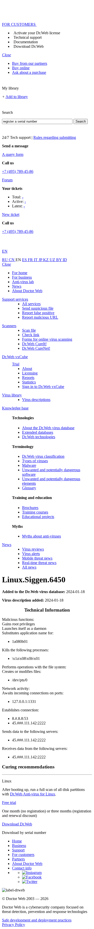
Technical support (28, 37)
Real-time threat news (39, 563)
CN (12, 260)
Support (18, 850)
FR (31, 260)
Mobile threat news (37, 558)
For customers (23, 854)
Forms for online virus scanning (47, 339)
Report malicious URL (40, 317)
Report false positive (38, 313)
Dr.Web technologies (38, 437)
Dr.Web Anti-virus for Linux (32, 794)
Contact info (22, 868)
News (16, 286)
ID (65, 260)
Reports (28, 377)
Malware (29, 465)
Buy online (21, 68)
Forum (7, 180)
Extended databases (37, 432)
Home (17, 841)
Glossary (29, 488)
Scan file (29, 330)
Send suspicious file (37, 308)
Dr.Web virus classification (43, 456)
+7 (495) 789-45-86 (17, 171)
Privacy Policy (13, 924)
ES (25, 260)
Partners (18, 859)
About (27, 368)
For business (22, 277)
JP (41, 260)
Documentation (26, 42)
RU (5, 260)
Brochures (30, 508)
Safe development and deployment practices (36, 920)
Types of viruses (35, 461)
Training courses (35, 512)
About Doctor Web (27, 291)
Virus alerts (31, 554)
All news (29, 567)
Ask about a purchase (29, 72)
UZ (53, 260)
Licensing (30, 373)
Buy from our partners (29, 63)
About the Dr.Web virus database (48, 428)
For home (19, 273)
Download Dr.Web (29, 46)
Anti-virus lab (23, 282)
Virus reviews (33, 549)
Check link (30, 335)
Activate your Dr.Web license (37, 33)
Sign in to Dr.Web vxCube (43, 386)
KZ (46, 260)
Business (19, 845)
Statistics (29, 382)
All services (31, 304)
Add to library (17, 97)
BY (59, 260)
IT (36, 260)
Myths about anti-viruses (41, 536)
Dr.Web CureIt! (34, 344)
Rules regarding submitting (54, 137)
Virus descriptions (36, 399)
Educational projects (38, 517)
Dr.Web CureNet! (36, 348)
